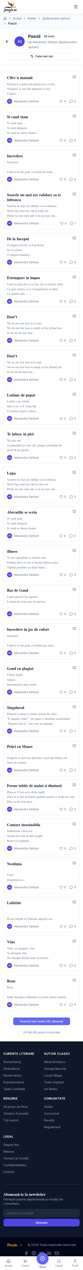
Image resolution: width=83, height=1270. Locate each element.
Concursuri (51, 1113)
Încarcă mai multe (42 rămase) (41, 1021)
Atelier (31, 18)
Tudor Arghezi (54, 1082)
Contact (8, 1172)
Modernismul (12, 1075)
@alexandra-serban (56, 18)
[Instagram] (34, 1253)
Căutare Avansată (15, 1113)
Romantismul (12, 1062)
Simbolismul (11, 1068)
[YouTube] (49, 1253)
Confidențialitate (14, 1165)
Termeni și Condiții (16, 1158)
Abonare (41, 1222)
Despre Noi (11, 1145)
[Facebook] (26, 1253)
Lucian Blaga (53, 1075)
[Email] (57, 1253)
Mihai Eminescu (55, 1062)
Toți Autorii (10, 1120)
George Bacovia (55, 1068)
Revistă (49, 1120)
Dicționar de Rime (15, 1106)
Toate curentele (14, 1089)
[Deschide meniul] (76, 7)
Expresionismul (13, 1082)
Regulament (52, 1127)
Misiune (8, 1151)
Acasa (17, 18)
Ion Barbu (50, 1089)
